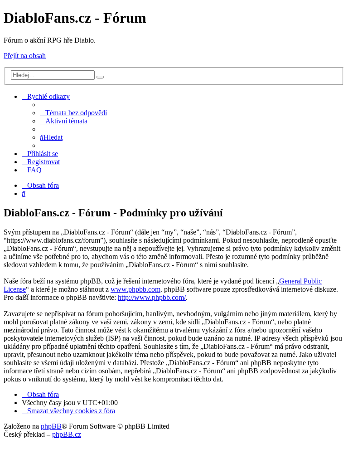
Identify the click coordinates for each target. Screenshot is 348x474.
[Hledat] (100, 77)
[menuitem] (73, 113)
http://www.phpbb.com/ (152, 297)
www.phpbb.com (135, 289)
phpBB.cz (66, 434)
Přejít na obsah (25, 55)
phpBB (51, 426)
